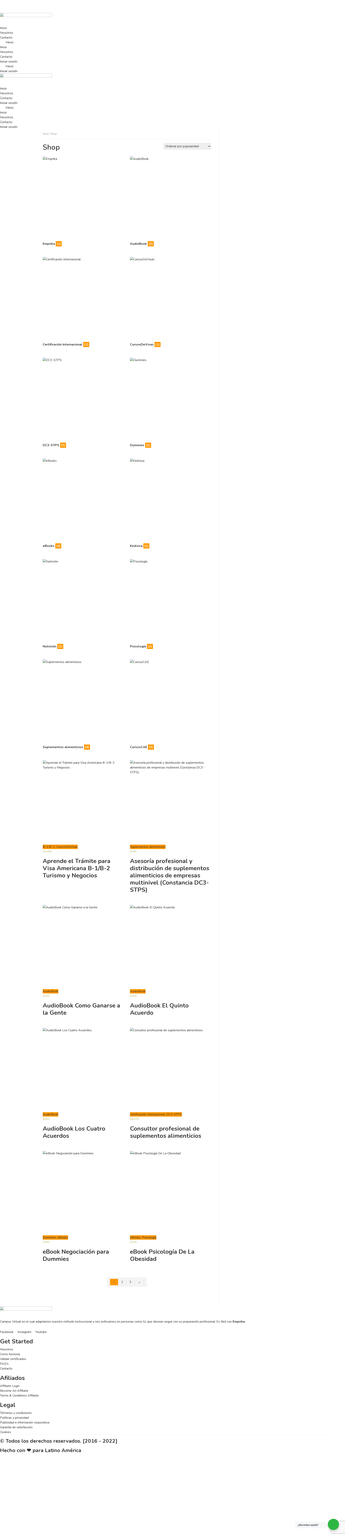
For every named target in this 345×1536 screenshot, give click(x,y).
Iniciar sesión (8, 61)
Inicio (3, 28)
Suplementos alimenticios (148, 847)
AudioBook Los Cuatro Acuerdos (74, 1132)
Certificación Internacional (147, 1114)
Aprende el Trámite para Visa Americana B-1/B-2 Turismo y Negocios (76, 868)
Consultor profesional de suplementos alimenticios (165, 1132)
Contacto (6, 37)
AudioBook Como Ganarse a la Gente (81, 1009)
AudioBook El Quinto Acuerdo (159, 1009)
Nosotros (6, 33)
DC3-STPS (174, 1114)
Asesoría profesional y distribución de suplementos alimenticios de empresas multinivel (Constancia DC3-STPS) (169, 875)
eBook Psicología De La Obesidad (162, 1255)
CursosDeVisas (67, 847)
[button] (166, 42)
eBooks (62, 1237)
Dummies (49, 1237)
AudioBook (50, 991)
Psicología (149, 1237)
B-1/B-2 (49, 847)
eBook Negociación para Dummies (76, 1255)
